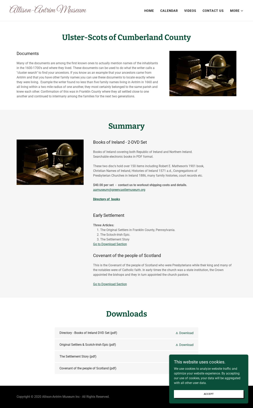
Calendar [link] (169, 11)
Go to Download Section (110, 244)
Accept (209, 393)
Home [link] (149, 11)
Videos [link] (190, 11)
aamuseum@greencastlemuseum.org (119, 190)
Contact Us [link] (213, 11)
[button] (237, 10)
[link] (66, 11)
